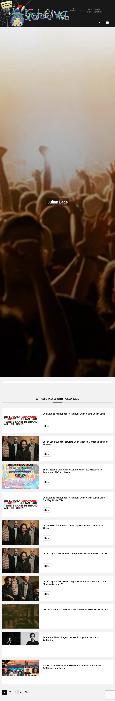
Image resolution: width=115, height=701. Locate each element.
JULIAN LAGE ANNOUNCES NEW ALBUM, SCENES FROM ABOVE (75, 609)
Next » (29, 692)
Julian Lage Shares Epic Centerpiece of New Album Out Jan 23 (75, 553)
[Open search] (99, 22)
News (46, 426)
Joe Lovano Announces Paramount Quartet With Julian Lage (74, 413)
